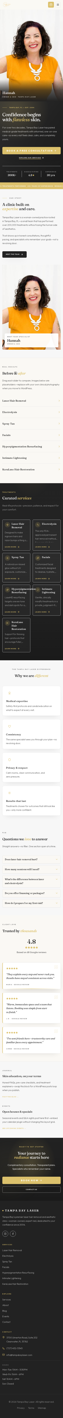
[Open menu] (58, 4)
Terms (31, 1408)
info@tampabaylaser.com (19, 1355)
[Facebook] (13, 1234)
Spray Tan (7, 1261)
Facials (5, 1267)
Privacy (21, 1408)
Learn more (10, 547)
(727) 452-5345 (14, 1348)
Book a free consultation (30, 150)
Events (5, 1316)
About (5, 1305)
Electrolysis (7, 1255)
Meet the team (13, 254)
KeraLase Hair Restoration (15, 1284)
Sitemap (42, 1408)
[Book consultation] (51, 5)
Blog (4, 1310)
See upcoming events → (14, 1128)
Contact (6, 1322)
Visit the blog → (10, 1097)
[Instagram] (5, 1234)
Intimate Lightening (11, 1278)
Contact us (31, 1189)
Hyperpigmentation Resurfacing (18, 1272)
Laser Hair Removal (12, 1250)
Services (6, 1299)
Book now (30, 1180)
